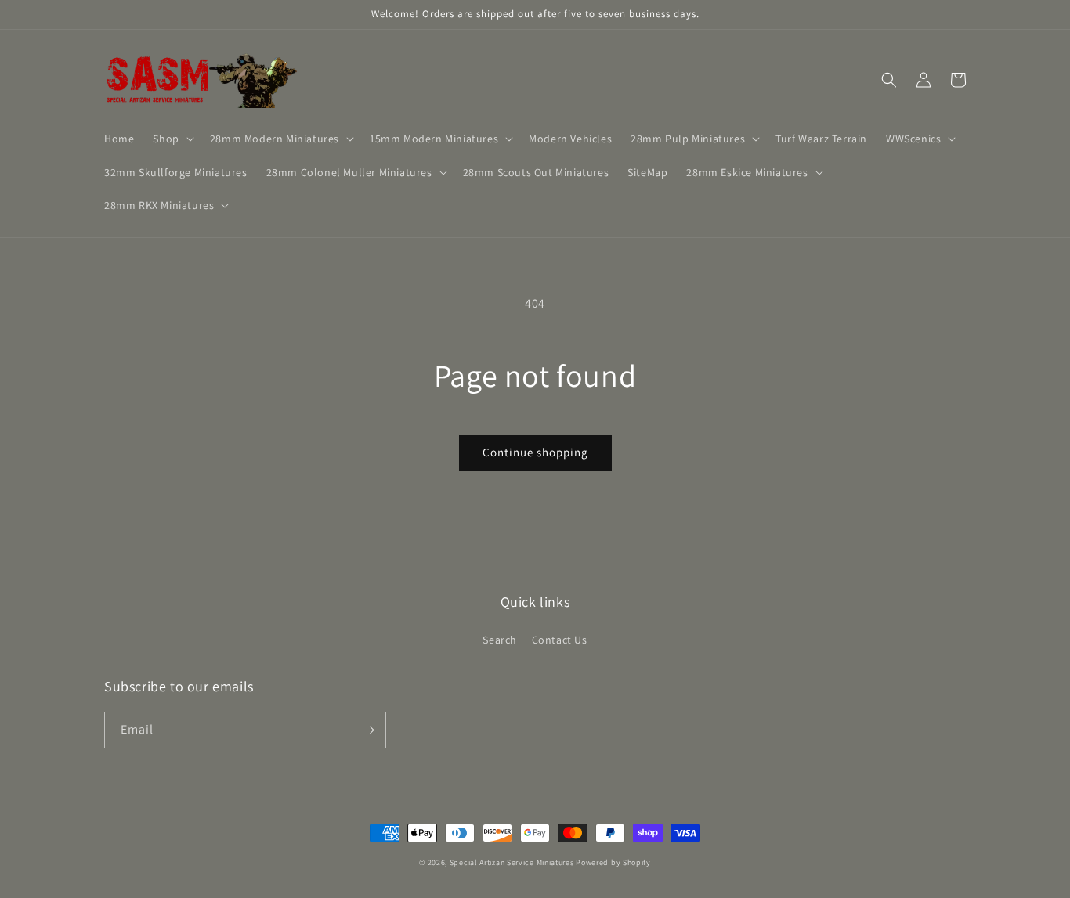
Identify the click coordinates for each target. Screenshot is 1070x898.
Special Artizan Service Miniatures (512, 862)
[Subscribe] (368, 730)
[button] (171, 138)
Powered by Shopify (613, 862)
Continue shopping (535, 452)
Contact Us (559, 640)
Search (500, 640)
